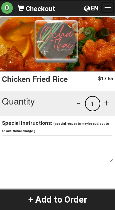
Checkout (39, 9)
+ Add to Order (57, 199)
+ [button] (106, 103)
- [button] (78, 103)
